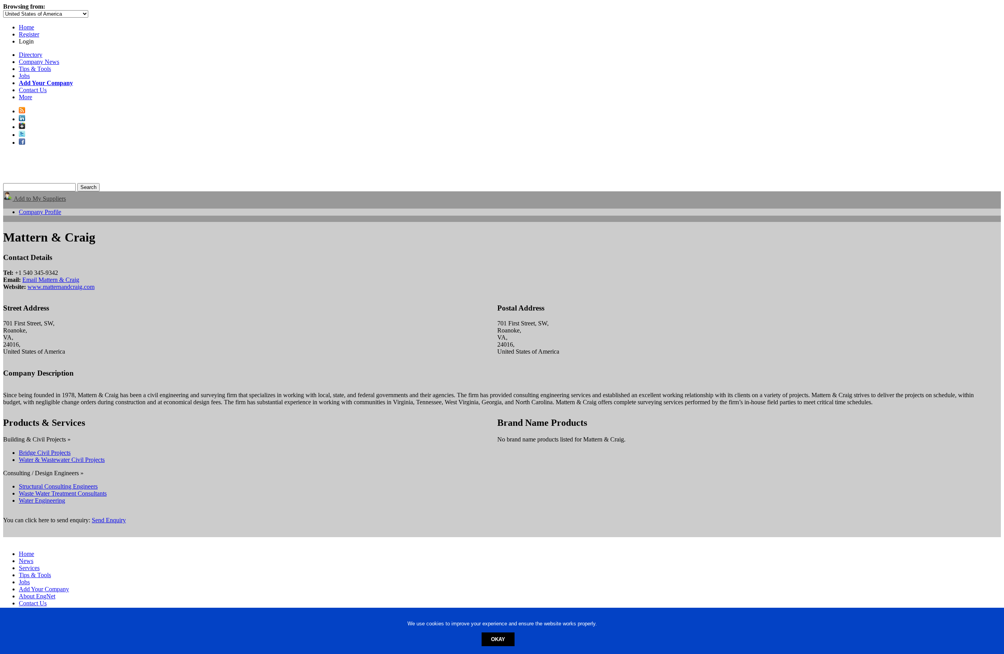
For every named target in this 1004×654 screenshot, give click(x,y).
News (26, 561)
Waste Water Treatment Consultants (63, 493)
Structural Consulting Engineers (58, 486)
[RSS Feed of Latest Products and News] (22, 111)
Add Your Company (44, 589)
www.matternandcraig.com (61, 286)
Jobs (24, 76)
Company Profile (40, 212)
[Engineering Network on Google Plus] (22, 127)
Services (29, 568)
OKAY (498, 639)
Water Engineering (42, 500)
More (25, 97)
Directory (30, 54)
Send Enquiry (109, 520)
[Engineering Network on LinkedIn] (22, 119)
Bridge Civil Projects (45, 452)
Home (26, 27)
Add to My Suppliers (39, 198)
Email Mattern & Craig (50, 279)
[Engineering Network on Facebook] (22, 142)
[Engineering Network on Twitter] (22, 134)
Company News (39, 61)
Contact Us (33, 90)
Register (29, 34)
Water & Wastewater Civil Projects (62, 459)
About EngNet (37, 596)
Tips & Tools (35, 68)
